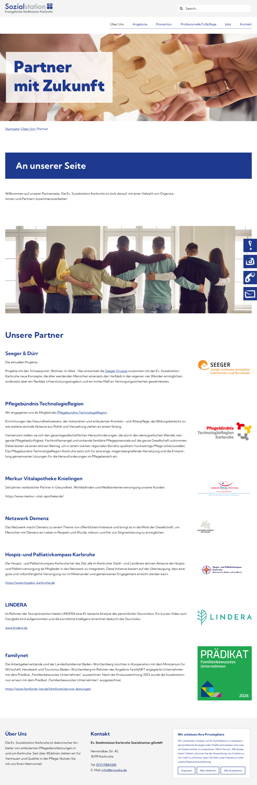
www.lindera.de (16, 628)
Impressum (232, 757)
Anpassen (186, 770)
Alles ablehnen (208, 770)
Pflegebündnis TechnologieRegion (82, 412)
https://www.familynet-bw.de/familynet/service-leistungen (48, 689)
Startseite (12, 129)
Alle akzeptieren (233, 770)
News (250, 245)
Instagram (250, 261)
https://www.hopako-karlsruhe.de (30, 583)
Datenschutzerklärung (198, 761)
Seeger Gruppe (116, 371)
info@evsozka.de (114, 770)
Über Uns (28, 129)
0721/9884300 (106, 765)
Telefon (250, 277)
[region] (211, 753)
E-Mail (250, 293)
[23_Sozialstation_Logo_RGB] (28, 5)
